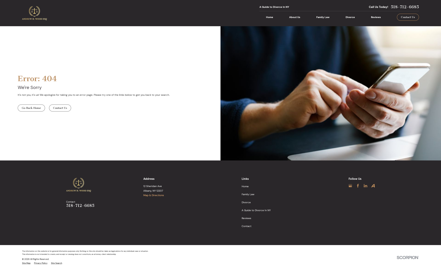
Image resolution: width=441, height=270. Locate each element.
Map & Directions (153, 195)
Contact (246, 226)
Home (245, 186)
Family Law (248, 194)
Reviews (246, 218)
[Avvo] (373, 185)
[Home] (34, 13)
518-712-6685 (405, 7)
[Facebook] (358, 185)
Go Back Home (31, 108)
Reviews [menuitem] (376, 17)
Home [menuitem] (269, 17)
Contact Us (408, 17)
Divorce (246, 202)
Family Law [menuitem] (322, 17)
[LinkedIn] (365, 185)
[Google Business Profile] (350, 185)
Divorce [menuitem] (350, 17)
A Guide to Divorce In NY (274, 7)
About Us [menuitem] (294, 17)
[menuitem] (26, 263)
